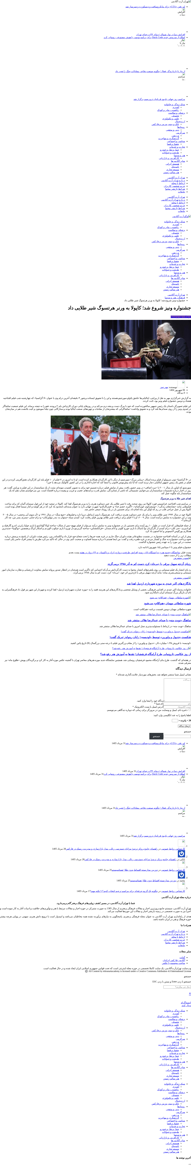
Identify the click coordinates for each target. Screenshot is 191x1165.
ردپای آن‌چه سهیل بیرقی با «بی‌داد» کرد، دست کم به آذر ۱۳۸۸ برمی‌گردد (149, 564)
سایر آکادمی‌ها (178, 161)
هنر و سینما (179, 155)
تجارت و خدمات (177, 147)
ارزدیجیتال (180, 121)
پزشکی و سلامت (176, 113)
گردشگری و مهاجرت (168, 138)
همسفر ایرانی (172, 164)
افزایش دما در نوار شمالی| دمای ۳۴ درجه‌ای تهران (160, 34)
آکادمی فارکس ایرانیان (174, 960)
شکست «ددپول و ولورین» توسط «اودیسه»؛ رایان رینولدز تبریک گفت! (150, 637)
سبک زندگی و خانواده (174, 104)
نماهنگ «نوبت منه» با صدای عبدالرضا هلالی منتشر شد (159, 620)
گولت (182, 957)
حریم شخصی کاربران (174, 186)
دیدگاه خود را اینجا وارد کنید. (150, 701)
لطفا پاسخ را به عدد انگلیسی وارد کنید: (172, 715)
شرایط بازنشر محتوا (175, 189)
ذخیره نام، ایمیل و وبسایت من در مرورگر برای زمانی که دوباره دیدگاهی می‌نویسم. (147, 710)
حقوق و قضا (173, 144)
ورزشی (175, 135)
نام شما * (158, 703)
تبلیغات (181, 191)
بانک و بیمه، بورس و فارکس (165, 124)
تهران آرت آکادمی (176, 177)
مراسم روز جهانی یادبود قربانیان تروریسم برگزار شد (159, 99)
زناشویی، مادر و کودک (168, 110)
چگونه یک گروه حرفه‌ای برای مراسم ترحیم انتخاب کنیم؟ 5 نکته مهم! (124, 891)
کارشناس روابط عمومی (173, 849)
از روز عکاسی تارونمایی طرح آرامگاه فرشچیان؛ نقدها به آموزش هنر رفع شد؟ (145, 654)
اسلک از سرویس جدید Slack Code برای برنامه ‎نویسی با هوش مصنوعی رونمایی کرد (144, 37)
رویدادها (181, 127)
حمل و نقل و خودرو (169, 149)
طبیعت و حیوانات (170, 152)
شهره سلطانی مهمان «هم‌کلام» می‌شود (167, 603)
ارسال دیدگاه (184, 726)
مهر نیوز (164, 387)
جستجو (187, 731)
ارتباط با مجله (178, 183)
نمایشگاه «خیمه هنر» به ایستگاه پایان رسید (159, 552)
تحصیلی (175, 115)
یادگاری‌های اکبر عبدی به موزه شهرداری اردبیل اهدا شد (159, 583)
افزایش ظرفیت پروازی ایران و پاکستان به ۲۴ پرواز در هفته (109, 552)
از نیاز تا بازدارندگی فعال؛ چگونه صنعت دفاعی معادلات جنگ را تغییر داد (150, 71)
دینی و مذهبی (172, 130)
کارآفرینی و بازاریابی (169, 158)
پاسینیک (175, 166)
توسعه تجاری (172, 169)
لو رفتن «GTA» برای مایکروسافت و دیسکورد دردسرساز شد (155, 6)
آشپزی (175, 107)
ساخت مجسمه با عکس (173, 963)
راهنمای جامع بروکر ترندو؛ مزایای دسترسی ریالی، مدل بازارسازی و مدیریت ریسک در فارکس (112, 849)
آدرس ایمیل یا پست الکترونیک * (148, 706)
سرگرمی (180, 132)
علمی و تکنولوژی (170, 118)
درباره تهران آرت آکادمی (173, 180)
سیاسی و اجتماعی (176, 141)
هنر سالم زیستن (171, 172)
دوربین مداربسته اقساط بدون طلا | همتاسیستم (135, 870)
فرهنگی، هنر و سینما (181, 317)
